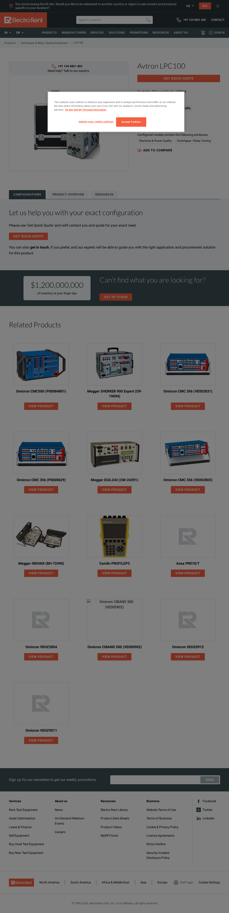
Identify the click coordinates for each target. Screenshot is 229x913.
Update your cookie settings (96, 121)
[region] (116, 111)
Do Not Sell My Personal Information (85, 109)
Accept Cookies (131, 121)
